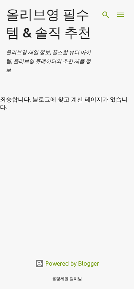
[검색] (105, 15)
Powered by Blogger (71, 263)
